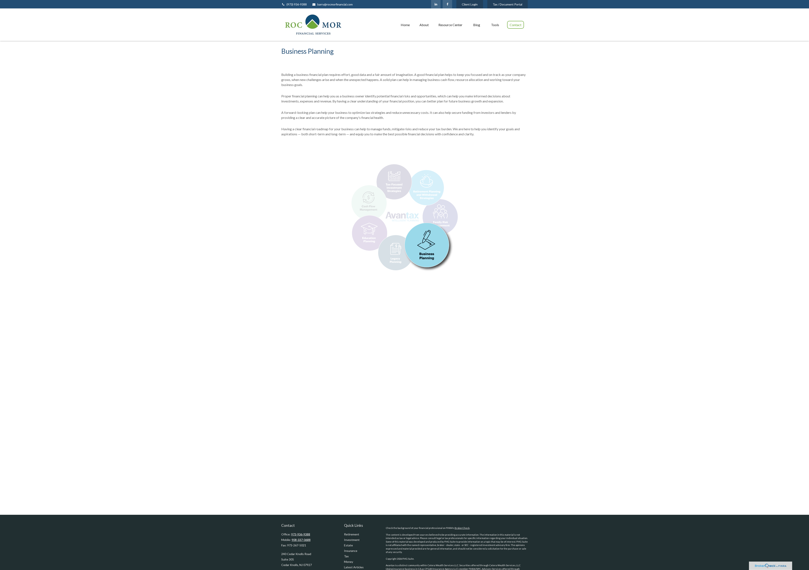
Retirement (351, 534)
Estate (348, 545)
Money (348, 561)
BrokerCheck (462, 528)
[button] (405, 24)
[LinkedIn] (436, 4)
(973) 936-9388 (297, 4)
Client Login (470, 4)
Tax (346, 556)
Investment (352, 540)
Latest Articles (354, 567)
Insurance (350, 551)
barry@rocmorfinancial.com (335, 4)
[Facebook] (447, 4)
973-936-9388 (300, 534)
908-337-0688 (301, 540)
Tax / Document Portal (507, 4)
